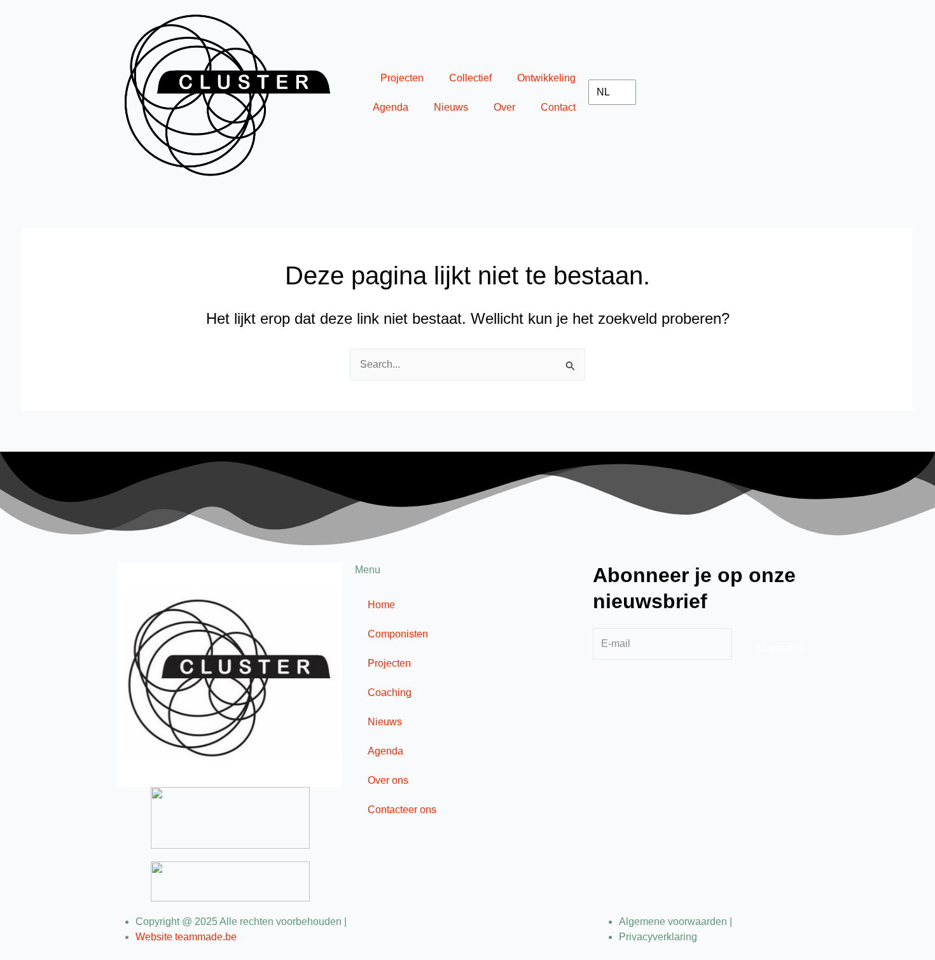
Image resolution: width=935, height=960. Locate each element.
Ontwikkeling (546, 78)
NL (603, 92)
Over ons (388, 780)
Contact (558, 107)
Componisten (398, 634)
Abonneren (779, 648)
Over (504, 107)
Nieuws (451, 107)
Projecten (402, 78)
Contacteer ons (402, 809)
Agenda (390, 107)
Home (381, 604)
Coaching (390, 692)
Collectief (470, 78)
